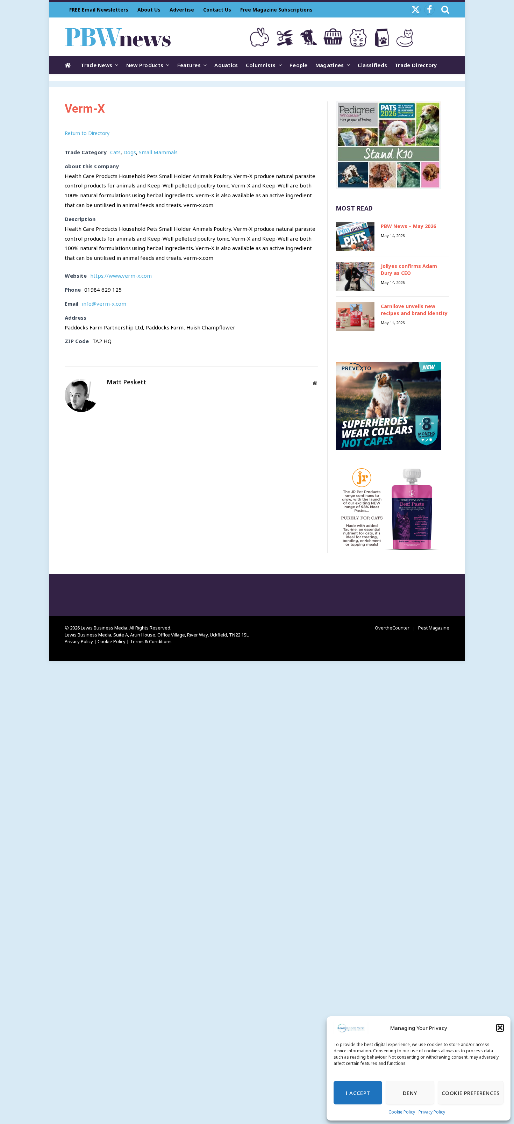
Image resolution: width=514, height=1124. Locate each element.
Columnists (261, 65)
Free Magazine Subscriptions (276, 9)
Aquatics (226, 65)
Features (189, 65)
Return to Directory (87, 133)
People (299, 65)
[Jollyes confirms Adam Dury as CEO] (355, 276)
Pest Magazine (433, 628)
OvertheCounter (392, 628)
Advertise (182, 9)
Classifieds (372, 65)
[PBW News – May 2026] (355, 236)
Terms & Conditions (151, 641)
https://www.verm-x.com (121, 275)
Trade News (96, 65)
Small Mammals (158, 152)
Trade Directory (416, 65)
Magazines (329, 65)
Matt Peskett (126, 382)
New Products (145, 65)
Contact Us (217, 9)
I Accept (357, 1092)
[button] (500, 1027)
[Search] (444, 9)
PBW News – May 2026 (408, 226)
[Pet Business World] (118, 36)
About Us (148, 9)
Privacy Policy (432, 1112)
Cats (115, 152)
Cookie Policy (401, 1112)
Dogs (129, 152)
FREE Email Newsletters (98, 9)
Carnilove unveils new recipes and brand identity (414, 309)
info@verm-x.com (104, 303)
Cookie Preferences (471, 1092)
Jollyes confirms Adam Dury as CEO (409, 269)
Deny (410, 1092)
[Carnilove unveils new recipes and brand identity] (355, 316)
